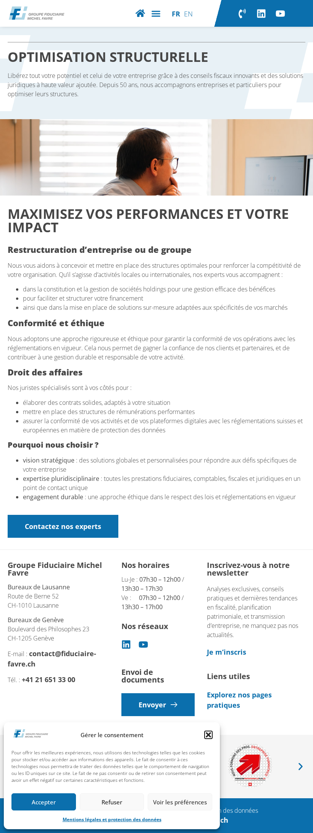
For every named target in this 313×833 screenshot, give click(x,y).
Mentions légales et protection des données (112, 819)
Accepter (44, 802)
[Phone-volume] (242, 13)
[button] (208, 735)
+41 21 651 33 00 (49, 679)
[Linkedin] (261, 13)
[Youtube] (280, 13)
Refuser (112, 802)
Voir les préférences (180, 802)
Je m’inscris (226, 652)
